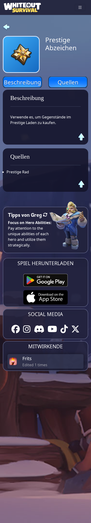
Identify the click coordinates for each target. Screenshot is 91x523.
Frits (27, 358)
